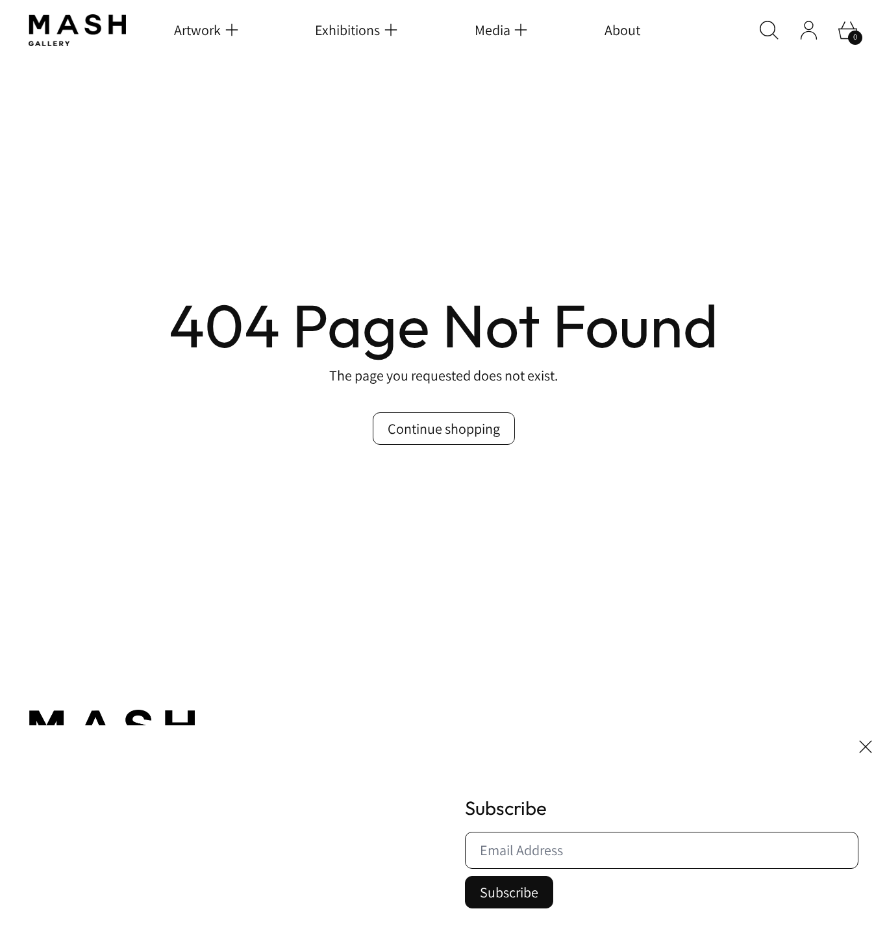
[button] (769, 30)
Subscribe (509, 892)
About (622, 29)
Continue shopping (444, 428)
